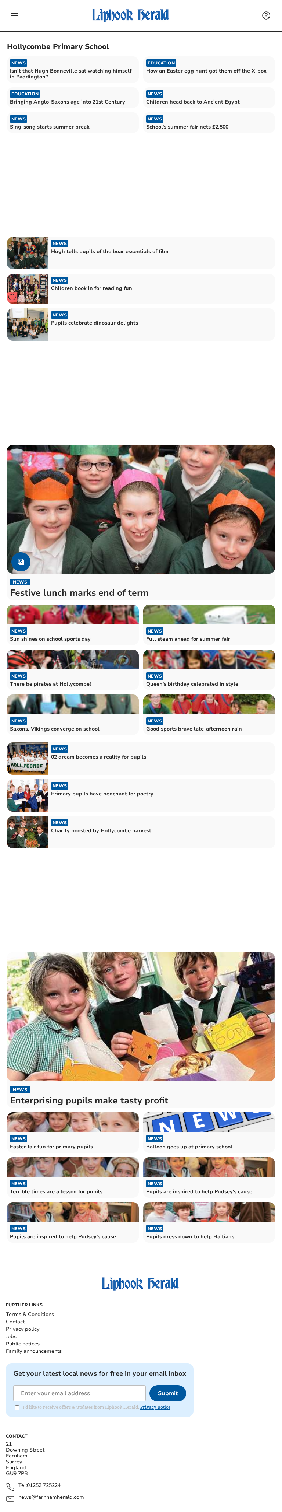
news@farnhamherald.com (51, 1497)
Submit (168, 1393)
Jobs (11, 1336)
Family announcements (34, 1351)
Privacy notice (155, 1407)
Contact (15, 1321)
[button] (15, 16)
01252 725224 (44, 1486)
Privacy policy (22, 1329)
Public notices (23, 1343)
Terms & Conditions (30, 1314)
